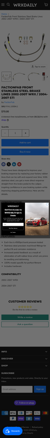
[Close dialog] (47, 204)
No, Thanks (13, 232)
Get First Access (13, 228)
